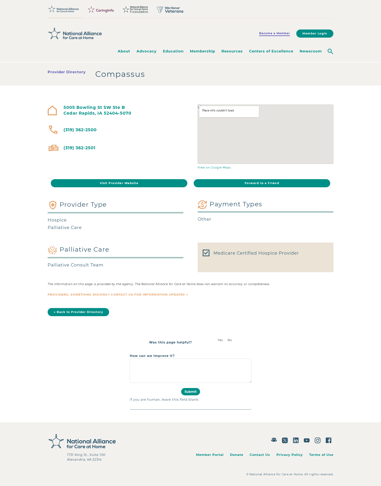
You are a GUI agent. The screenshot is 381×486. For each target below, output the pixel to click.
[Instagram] (318, 440)
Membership (202, 51)
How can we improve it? (152, 356)
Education (173, 51)
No (230, 340)
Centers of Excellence (271, 51)
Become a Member (274, 33)
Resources (232, 51)
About (124, 51)
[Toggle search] (330, 51)
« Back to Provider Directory (78, 312)
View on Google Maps (214, 167)
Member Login (314, 33)
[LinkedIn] (297, 440)
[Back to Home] (75, 33)
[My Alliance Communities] (275, 439)
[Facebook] (329, 440)
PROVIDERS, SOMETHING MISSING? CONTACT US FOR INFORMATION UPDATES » (118, 294)
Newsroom (311, 51)
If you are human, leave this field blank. (164, 399)
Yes (220, 340)
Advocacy (147, 51)
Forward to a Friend (262, 183)
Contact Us (260, 455)
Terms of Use (321, 455)
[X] (286, 440)
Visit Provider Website (119, 183)
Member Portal (210, 455)
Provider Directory (67, 72)
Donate (236, 455)
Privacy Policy (289, 455)
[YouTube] (308, 440)
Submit (191, 392)
